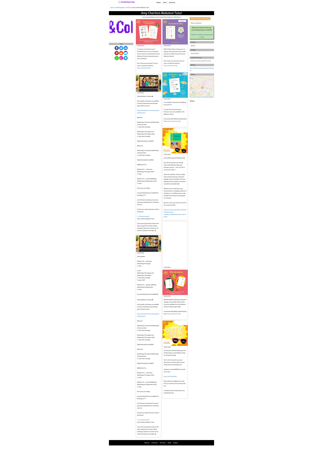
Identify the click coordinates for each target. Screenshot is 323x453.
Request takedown (196, 23)
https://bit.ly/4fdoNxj (170, 376)
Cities (165, 2)
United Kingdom (120, 7)
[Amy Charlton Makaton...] (202, 88)
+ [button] (192, 79)
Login (176, 443)
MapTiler (199, 96)
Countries (172, 2)
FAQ (169, 443)
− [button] (192, 81)
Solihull (128, 7)
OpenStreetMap (205, 96)
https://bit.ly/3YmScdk (144, 68)
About (147, 443)
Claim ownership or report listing (200, 18)
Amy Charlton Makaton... (202, 91)
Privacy (163, 443)
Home (159, 2)
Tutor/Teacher (195, 53)
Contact (155, 443)
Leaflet (194, 96)
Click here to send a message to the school (201, 60)
